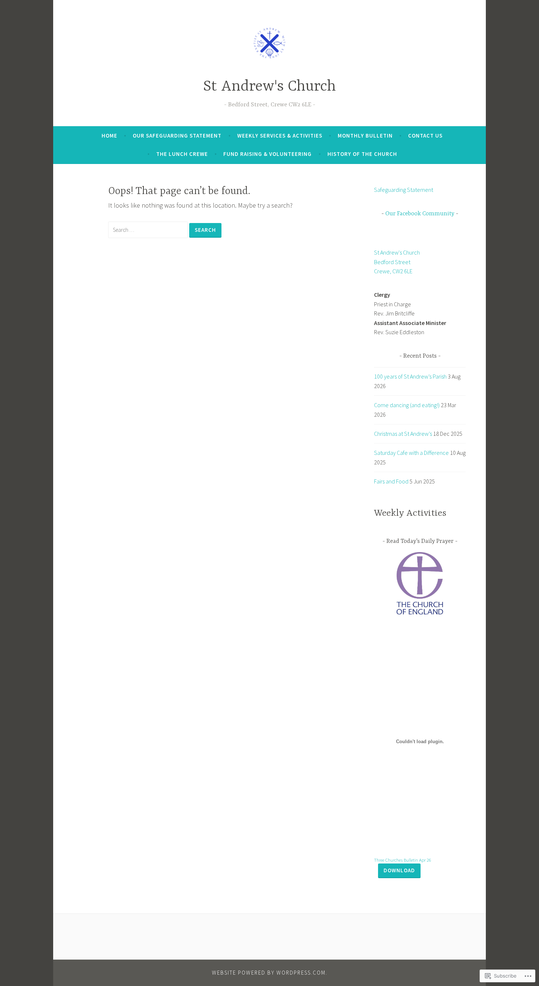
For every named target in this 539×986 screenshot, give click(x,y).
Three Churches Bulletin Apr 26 (402, 860)
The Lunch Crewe (182, 153)
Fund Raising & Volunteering (267, 153)
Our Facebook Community (419, 214)
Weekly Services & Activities (279, 135)
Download (399, 870)
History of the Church (362, 153)
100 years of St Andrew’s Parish (410, 376)
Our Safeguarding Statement (177, 135)
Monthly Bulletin (365, 135)
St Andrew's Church (269, 86)
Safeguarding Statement (403, 189)
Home (109, 135)
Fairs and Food (391, 481)
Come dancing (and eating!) (407, 405)
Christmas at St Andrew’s (403, 433)
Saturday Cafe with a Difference (411, 452)
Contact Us (425, 135)
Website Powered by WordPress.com (269, 972)
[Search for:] (148, 229)
